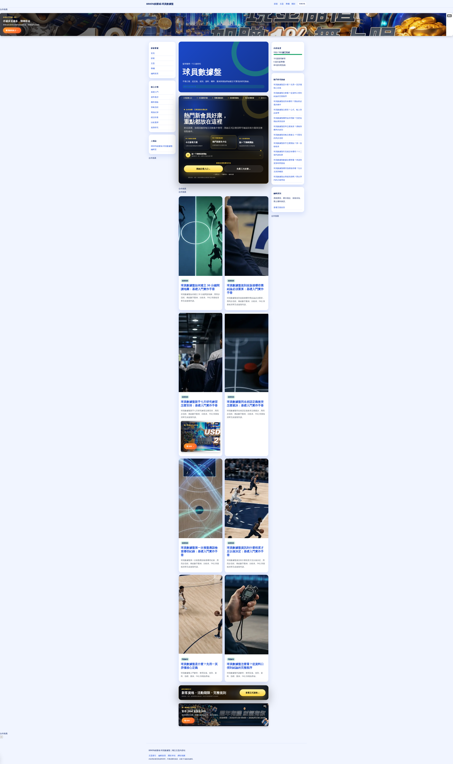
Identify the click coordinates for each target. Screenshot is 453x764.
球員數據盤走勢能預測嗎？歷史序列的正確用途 (288, 178)
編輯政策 (154, 73)
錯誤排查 (154, 117)
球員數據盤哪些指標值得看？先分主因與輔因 (288, 170)
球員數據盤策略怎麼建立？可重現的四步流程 (288, 136)
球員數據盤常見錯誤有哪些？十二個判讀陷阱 (288, 153)
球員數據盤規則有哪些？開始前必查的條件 (288, 103)
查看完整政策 (279, 207)
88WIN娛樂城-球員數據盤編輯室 (161, 148)
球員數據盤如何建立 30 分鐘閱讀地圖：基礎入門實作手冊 (200, 287)
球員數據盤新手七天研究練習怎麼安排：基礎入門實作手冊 (199, 403)
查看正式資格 (253, 692)
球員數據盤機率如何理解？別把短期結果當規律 (288, 120)
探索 (276, 3)
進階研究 (154, 127)
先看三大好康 (244, 168)
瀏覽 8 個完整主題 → (191, 86)
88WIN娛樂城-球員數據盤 (160, 3)
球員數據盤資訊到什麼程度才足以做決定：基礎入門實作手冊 (245, 551)
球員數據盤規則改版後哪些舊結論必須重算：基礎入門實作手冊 (245, 288)
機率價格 (154, 102)
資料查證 (154, 97)
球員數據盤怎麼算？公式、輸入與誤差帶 (288, 111)
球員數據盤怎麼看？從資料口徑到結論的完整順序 (245, 665)
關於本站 (172, 755)
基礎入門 (154, 92)
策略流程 (154, 107)
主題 (282, 3)
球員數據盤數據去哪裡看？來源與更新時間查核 (288, 161)
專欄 (287, 3)
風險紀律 (154, 112)
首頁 (153, 53)
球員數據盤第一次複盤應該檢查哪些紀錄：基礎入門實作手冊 (199, 551)
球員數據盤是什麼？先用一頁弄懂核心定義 (199, 665)
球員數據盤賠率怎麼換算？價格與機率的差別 (288, 128)
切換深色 (302, 4)
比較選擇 (154, 122)
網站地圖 (181, 755)
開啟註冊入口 (203, 168)
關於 (293, 3)
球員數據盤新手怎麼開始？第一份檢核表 (288, 145)
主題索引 (152, 755)
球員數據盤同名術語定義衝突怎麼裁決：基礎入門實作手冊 (245, 403)
